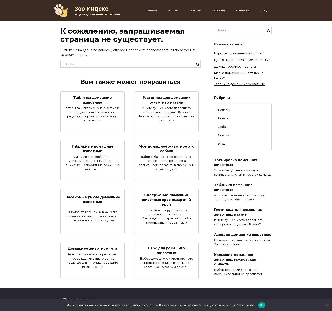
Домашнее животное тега (92, 248)
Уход (264, 10)
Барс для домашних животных (166, 250)
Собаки (195, 10)
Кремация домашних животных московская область (235, 259)
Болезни (243, 10)
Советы (218, 10)
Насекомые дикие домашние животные (92, 199)
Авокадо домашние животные (242, 235)
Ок (262, 305)
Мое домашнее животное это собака (166, 148)
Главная (150, 10)
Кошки (172, 10)
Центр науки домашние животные (242, 60)
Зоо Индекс (91, 8)
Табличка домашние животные (92, 100)
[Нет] (327, 305)
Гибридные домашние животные (93, 148)
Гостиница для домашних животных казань (166, 100)
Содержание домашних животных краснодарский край (166, 199)
